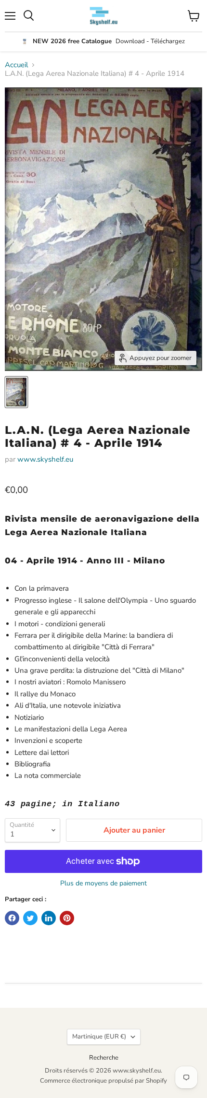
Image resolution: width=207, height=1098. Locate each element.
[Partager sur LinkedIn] (48, 918)
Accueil (16, 65)
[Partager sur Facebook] (12, 918)
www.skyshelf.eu (45, 459)
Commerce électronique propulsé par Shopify (103, 1080)
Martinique (99, 1036)
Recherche (103, 1057)
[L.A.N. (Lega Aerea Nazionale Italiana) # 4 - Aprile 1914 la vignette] (16, 392)
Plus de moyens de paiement (103, 883)
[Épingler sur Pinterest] (67, 918)
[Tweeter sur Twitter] (30, 918)
